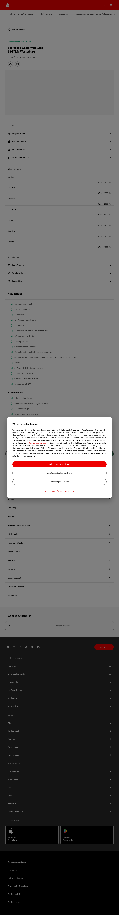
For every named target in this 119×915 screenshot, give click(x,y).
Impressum (69, 491)
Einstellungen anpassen (59, 482)
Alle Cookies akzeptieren (59, 464)
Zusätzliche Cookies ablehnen (59, 473)
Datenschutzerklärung (37, 443)
